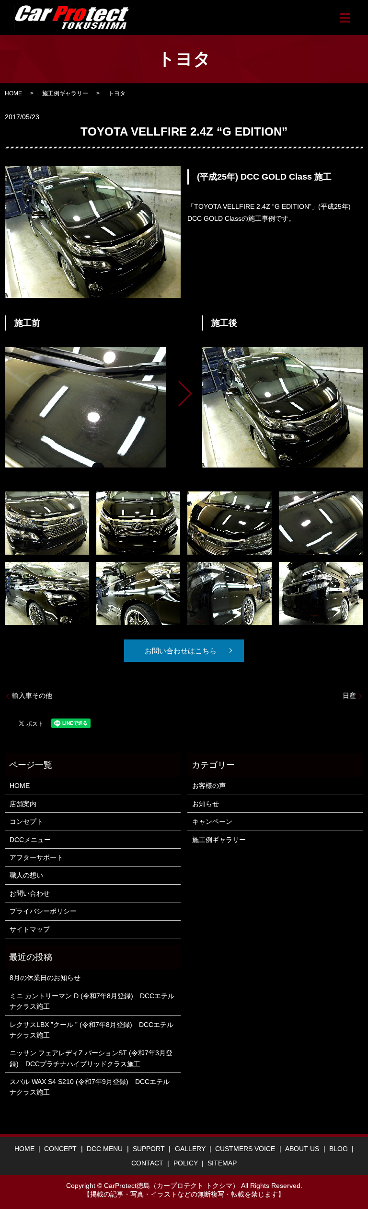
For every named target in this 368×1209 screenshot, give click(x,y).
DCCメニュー (30, 840)
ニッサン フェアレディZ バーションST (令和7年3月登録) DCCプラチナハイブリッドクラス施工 (91, 1058)
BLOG (338, 1148)
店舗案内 (23, 804)
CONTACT (147, 1163)
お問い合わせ (30, 893)
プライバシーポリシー (43, 911)
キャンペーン (212, 821)
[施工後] (282, 407)
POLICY (185, 1163)
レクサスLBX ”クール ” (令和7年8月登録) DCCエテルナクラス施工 (91, 1030)
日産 (349, 695)
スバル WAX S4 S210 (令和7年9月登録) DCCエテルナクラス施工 (90, 1087)
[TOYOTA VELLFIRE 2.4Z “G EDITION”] (47, 522)
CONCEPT (60, 1148)
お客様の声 (209, 785)
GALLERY (190, 1148)
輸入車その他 (32, 695)
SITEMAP (222, 1163)
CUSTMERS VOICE (245, 1148)
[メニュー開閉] (345, 18)
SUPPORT (149, 1148)
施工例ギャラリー (65, 93)
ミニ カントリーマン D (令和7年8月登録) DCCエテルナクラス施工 (92, 1001)
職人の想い (26, 875)
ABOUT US (302, 1148)
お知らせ (205, 804)
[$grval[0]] (85, 407)
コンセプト (26, 821)
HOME (13, 93)
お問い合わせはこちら (181, 651)
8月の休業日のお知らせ (45, 977)
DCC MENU (105, 1148)
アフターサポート (36, 857)
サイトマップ (30, 929)
